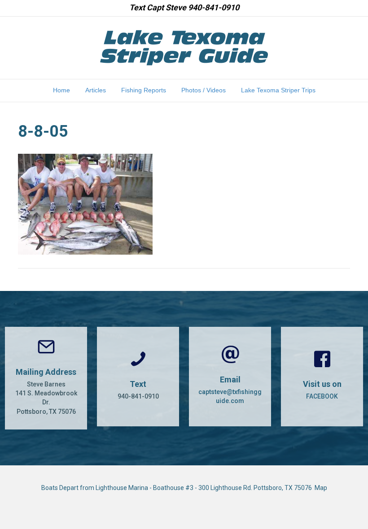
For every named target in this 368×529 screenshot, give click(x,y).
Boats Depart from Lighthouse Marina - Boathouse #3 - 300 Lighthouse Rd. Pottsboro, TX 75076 (178, 487)
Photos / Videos (203, 90)
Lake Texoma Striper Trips (278, 90)
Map (321, 487)
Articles (95, 90)
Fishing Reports (143, 90)
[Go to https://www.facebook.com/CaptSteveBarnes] (322, 376)
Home (61, 90)
